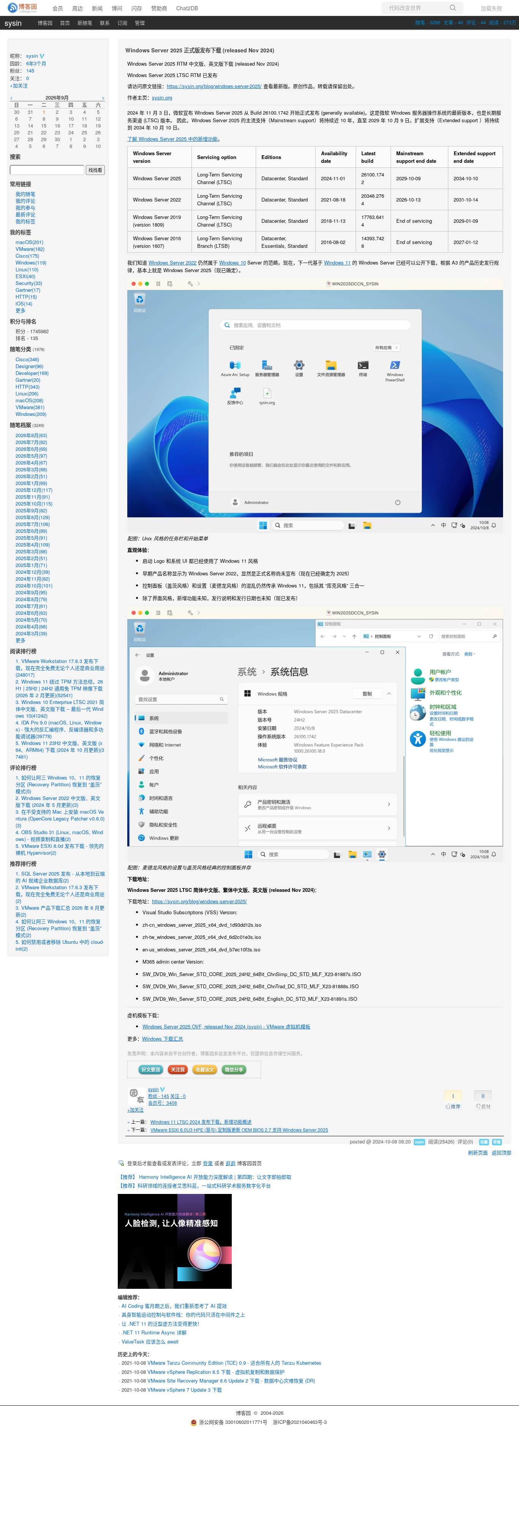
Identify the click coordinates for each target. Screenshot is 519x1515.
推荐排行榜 (23, 863)
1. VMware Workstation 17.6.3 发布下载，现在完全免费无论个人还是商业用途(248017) (60, 667)
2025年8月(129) (33, 517)
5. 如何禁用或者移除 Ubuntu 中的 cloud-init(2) (60, 945)
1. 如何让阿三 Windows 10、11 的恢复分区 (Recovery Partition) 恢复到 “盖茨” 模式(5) (58, 784)
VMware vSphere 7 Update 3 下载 (184, 1389)
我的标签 (25, 221)
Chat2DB (187, 8)
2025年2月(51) (31, 558)
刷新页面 (478, 1152)
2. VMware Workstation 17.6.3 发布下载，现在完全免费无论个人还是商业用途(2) (60, 893)
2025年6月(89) (31, 530)
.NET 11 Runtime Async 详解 (154, 1332)
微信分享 (234, 1069)
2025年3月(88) (31, 551)
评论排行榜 (23, 767)
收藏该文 (205, 1069)
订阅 (122, 22)
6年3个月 (36, 63)
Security (29, 283)
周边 (77, 8)
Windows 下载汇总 (162, 1038)
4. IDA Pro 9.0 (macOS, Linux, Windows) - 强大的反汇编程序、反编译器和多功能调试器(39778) (59, 729)
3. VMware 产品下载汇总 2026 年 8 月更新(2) (60, 911)
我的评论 (25, 200)
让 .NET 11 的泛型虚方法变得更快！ (162, 1323)
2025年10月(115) (34, 503)
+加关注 (135, 1109)
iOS (24, 303)
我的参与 (25, 207)
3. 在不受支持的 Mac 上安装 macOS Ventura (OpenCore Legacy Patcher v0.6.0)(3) (60, 818)
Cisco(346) (27, 359)
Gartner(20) (28, 379)
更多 (20, 310)
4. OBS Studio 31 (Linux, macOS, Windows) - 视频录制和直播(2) (59, 835)
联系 (105, 22)
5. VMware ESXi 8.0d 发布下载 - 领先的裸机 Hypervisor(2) (60, 849)
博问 (117, 8)
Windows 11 (337, 262)
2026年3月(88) (31, 469)
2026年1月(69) (31, 483)
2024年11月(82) (33, 578)
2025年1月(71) (31, 565)
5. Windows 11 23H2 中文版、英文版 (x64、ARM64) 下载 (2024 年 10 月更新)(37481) (60, 749)
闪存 (136, 8)
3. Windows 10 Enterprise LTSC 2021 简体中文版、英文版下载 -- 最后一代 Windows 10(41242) (60, 708)
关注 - (178, 1096)
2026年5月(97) (31, 455)
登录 (208, 1163)
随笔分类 (20, 349)
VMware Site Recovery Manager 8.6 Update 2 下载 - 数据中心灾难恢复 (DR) (231, 1380)
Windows (31, 262)
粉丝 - (158, 1096)
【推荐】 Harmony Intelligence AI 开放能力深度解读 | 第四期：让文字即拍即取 (204, 1176)
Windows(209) (31, 413)
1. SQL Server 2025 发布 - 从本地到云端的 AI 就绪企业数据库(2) (60, 877)
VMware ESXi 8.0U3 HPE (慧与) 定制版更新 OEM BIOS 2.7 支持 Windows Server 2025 (239, 1129)
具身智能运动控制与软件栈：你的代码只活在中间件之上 (183, 1314)
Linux (27, 269)
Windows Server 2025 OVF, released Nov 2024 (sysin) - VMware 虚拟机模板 (226, 1026)
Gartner (28, 289)
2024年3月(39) (31, 633)
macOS (29, 242)
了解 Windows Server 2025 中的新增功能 (172, 138)
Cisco (27, 255)
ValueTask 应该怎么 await (150, 1341)
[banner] (22, 8)
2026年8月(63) (31, 435)
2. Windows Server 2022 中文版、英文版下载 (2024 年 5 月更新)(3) (58, 801)
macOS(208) (29, 400)
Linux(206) (27, 393)
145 (30, 70)
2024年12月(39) (33, 571)
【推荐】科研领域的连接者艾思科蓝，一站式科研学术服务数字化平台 (194, 1185)
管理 (140, 22)
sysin (13, 23)
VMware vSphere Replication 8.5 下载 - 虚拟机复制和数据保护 (216, 1371)
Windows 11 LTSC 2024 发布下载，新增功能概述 (201, 1121)
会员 (57, 8)
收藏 (484, 1142)
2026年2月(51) (31, 476)
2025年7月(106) (33, 524)
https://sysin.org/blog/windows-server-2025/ (214, 86)
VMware (30, 248)
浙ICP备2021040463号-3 (300, 1421)
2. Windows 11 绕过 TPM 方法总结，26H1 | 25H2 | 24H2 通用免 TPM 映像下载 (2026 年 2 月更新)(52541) (59, 688)
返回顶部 (501, 1152)
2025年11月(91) (33, 496)
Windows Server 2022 (172, 262)
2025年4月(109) (33, 544)
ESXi (25, 276)
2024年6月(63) (31, 612)
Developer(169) (32, 372)
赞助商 (159, 8)
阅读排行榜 (23, 651)
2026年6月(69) (31, 448)
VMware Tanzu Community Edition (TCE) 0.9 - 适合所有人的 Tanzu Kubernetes (234, 1362)
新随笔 (85, 22)
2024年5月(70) (31, 619)
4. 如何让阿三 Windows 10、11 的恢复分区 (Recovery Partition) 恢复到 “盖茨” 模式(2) (58, 928)
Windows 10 (232, 262)
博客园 (45, 22)
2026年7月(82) (31, 442)
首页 (65, 22)
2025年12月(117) (34, 489)
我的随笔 (25, 193)
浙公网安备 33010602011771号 (233, 1421)
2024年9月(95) (31, 592)
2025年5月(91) (31, 537)
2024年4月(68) (31, 626)
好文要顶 (151, 1069)
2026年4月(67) (31, 462)
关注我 (178, 1069)
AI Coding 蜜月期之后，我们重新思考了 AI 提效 (174, 1305)
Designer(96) (29, 366)
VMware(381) (30, 407)
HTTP (26, 296)
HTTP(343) (28, 386)
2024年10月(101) (34, 585)
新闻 (97, 8)
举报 (497, 1142)
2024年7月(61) (31, 605)
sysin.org (162, 97)
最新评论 (25, 214)
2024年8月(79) (31, 599)
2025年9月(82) (31, 510)
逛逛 (231, 1163)
